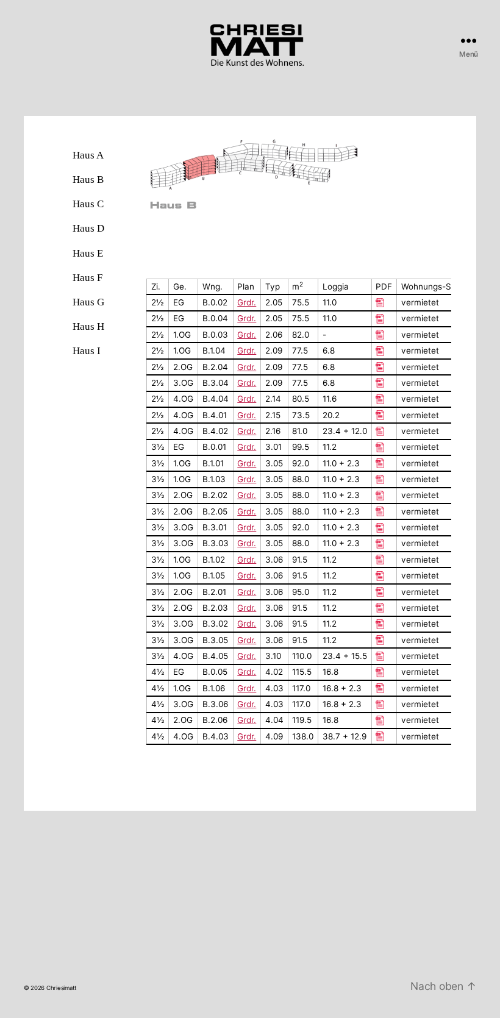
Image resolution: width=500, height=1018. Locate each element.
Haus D (88, 228)
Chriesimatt (61, 987)
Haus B (88, 179)
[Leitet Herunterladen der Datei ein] (384, 319)
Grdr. (246, 318)
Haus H (88, 326)
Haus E (88, 253)
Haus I (87, 350)
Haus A (88, 155)
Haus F (87, 277)
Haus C (88, 204)
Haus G (88, 302)
